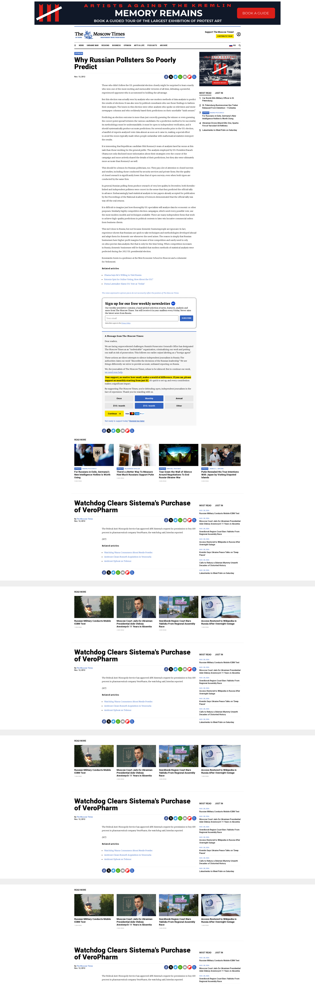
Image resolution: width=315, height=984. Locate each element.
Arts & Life (139, 45)
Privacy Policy (126, 323)
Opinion (127, 45)
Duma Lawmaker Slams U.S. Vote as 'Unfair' (124, 284)
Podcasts (152, 45)
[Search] (240, 45)
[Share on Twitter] (171, 77)
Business (116, 45)
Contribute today (225, 36)
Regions (105, 45)
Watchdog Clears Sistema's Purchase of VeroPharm (132, 506)
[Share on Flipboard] (189, 77)
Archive (163, 45)
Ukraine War (93, 45)
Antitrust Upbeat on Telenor (117, 561)
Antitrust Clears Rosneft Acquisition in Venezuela (127, 557)
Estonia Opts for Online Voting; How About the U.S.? (128, 279)
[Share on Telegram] (175, 77)
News (81, 45)
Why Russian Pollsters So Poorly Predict (125, 63)
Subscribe (186, 318)
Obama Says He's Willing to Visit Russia (122, 275)
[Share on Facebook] (166, 77)
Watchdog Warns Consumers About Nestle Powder (128, 552)
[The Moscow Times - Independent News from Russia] (99, 34)
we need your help (113, 372)
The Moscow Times (85, 519)
